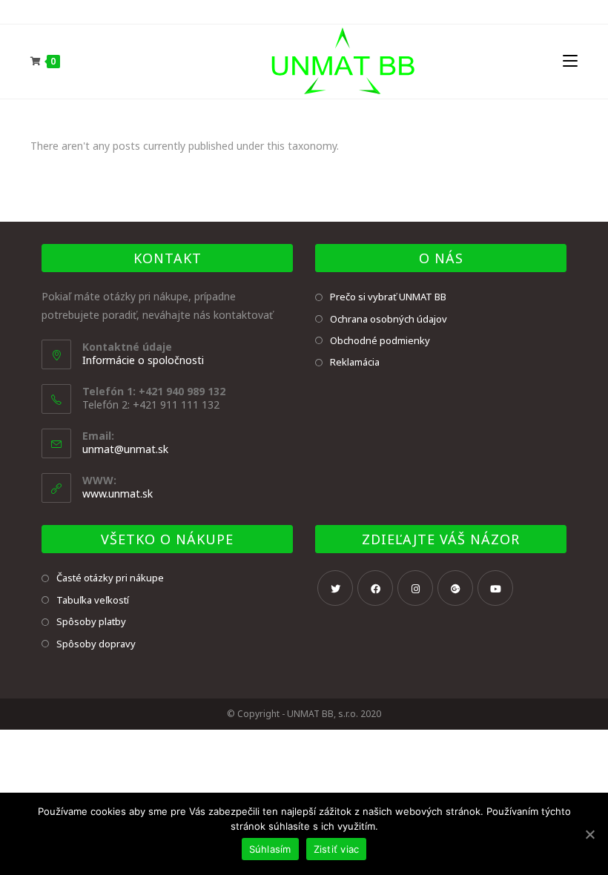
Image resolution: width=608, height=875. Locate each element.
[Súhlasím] (589, 834)
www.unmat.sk (117, 493)
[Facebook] (375, 588)
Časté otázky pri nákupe (110, 577)
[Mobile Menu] (570, 61)
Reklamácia (355, 362)
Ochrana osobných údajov (388, 319)
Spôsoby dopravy (96, 643)
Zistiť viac (337, 849)
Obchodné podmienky (380, 340)
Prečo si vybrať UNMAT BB (388, 296)
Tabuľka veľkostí (92, 600)
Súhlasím (270, 849)
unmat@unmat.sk (125, 449)
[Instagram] (415, 588)
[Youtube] (495, 588)
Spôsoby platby (91, 621)
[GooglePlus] (455, 588)
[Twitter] (335, 588)
